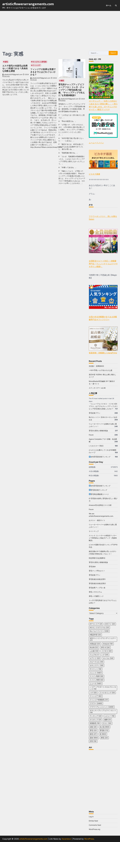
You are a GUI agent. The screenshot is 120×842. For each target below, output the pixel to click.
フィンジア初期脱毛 (99, 700)
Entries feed (93, 821)
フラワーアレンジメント (102, 707)
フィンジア (36, 65)
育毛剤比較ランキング (99, 490)
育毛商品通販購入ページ (100, 494)
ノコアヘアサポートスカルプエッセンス (103, 688)
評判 (93, 741)
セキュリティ (96, 665)
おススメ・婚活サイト (97, 520)
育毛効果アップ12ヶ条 (97, 588)
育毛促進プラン (94, 413)
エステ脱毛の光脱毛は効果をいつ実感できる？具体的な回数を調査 (15, 68)
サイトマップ (94, 531)
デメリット (95, 669)
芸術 (94, 738)
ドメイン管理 (96, 680)
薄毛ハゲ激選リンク (96, 596)
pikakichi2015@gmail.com (13, 74)
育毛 (93, 730)
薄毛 (104, 738)
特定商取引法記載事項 (97, 558)
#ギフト (110, 624)
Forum (91, 435)
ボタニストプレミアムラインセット (103, 711)
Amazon (108, 644)
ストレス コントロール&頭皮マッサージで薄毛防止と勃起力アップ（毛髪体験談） (103, 537)
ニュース (95, 683)
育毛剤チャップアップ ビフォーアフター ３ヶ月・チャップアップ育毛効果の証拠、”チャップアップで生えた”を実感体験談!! (71, 89)
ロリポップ (95, 720)
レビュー (109, 716)
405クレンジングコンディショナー (103, 639)
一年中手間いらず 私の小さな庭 (100, 370)
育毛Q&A (92, 566)
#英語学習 (95, 635)
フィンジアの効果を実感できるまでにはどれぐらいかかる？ (43, 72)
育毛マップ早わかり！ (97, 571)
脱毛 (6, 62)
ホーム (108, 5)
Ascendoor (66, 839)
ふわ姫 (94, 651)
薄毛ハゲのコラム (95, 592)
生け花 (104, 727)
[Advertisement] (60, 28)
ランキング (95, 716)
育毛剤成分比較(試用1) (97, 579)
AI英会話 (95, 644)
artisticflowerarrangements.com (28, 4)
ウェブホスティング (99, 655)
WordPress (89, 839)
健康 (107, 720)
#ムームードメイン (99, 631)
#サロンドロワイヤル (99, 628)
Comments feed (95, 825)
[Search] (116, 5)
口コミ (107, 723)
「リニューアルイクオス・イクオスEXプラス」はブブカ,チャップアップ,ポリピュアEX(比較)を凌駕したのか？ (103, 406)
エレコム (108, 658)
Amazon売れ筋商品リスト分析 (100, 505)
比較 (93, 727)
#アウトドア (96, 624)
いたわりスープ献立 (96, 446)
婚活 (62, 80)
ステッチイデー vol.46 (97, 388)
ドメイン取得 (96, 676)
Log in (91, 817)
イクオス (106, 651)
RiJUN (94, 647)
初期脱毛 (95, 723)
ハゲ (93, 693)
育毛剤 (104, 730)
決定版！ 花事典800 (96, 366)
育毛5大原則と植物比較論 (98, 431)
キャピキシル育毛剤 (40, 62)
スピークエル (96, 662)
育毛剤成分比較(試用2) (97, 583)
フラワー (96, 703)
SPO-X (105, 647)
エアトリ (95, 658)
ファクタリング (107, 693)
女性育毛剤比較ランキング (100, 457)
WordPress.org (94, 829)
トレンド (96, 673)
